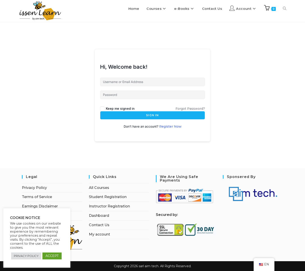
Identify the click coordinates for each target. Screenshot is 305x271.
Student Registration (108, 197)
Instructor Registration (109, 206)
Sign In (152, 115)
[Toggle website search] (284, 8)
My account (99, 234)
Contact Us (99, 225)
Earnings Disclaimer (40, 206)
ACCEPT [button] (52, 256)
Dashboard (99, 215)
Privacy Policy (34, 188)
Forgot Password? (190, 109)
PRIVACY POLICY (26, 256)
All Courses (99, 188)
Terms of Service (37, 197)
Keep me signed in (120, 108)
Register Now (170, 126)
